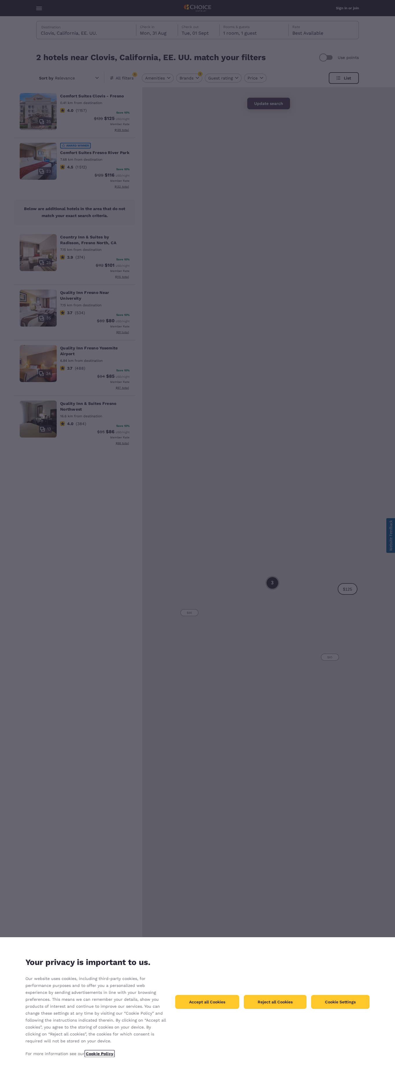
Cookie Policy (99, 1053)
